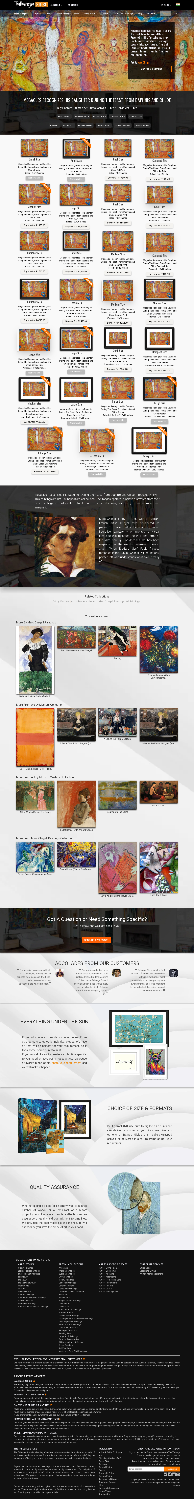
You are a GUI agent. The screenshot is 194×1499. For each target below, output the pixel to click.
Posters (106, 13)
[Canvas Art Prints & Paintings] (51, 1405)
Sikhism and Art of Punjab (71, 1342)
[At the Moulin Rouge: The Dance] (35, 795)
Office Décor (145, 1268)
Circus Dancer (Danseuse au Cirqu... (35, 874)
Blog (140, 13)
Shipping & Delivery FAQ (110, 1458)
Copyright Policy (106, 1473)
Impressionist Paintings (29, 1274)
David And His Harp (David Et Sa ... (117, 896)
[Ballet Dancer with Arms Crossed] (76, 804)
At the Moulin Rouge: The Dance (35, 812)
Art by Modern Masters (84, 601)
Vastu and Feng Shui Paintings (73, 1351)
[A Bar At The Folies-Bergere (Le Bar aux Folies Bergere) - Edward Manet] (76, 724)
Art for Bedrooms (107, 1271)
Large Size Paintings (124, 13)
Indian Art (22, 1280)
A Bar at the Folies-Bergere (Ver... (158, 743)
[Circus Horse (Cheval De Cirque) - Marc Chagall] (76, 854)
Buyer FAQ (104, 1461)
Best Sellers (151, 13)
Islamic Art (23, 1277)
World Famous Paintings (70, 1309)
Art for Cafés (105, 1288)
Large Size (76, 208)
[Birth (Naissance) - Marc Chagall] (76, 637)
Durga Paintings (66, 1345)
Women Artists (66, 1312)
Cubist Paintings (25, 1268)
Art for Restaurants (108, 1282)
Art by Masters (90, 13)
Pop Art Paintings (26, 1294)
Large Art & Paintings (68, 1336)
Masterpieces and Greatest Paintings (76, 1318)
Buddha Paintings (67, 1274)
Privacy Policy (105, 1476)
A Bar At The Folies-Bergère (118, 739)
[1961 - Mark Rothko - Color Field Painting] (35, 737)
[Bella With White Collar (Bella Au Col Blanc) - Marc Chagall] (35, 660)
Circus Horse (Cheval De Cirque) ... (76, 869)
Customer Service (107, 1482)
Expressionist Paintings (29, 1271)
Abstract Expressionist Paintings (33, 1306)
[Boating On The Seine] (117, 795)
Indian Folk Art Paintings (70, 1324)
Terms (102, 1470)
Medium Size (34, 207)
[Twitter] (165, 1475)
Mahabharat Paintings (69, 1315)
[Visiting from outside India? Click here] (84, 1359)
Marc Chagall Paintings (111, 601)
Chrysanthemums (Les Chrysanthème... (159, 676)
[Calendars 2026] (34, 1381)
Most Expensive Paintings (70, 1321)
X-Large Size (45, 453)
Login (52, 4)
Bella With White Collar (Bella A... (35, 696)
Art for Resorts (106, 1285)
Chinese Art (64, 1306)
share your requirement (66, 1063)
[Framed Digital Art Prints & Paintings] (60, 1419)
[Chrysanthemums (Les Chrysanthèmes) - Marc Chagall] (159, 649)
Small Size (34, 159)
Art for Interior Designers (151, 1274)
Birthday (117, 658)
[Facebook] (170, 1475)
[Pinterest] (178, 1475)
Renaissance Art (26, 1300)
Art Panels (63, 1268)
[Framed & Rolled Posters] (46, 1394)
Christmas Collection (68, 1327)
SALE (176, 13)
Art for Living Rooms (109, 1268)
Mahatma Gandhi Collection (71, 1291)
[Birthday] (117, 641)
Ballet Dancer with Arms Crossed (76, 830)
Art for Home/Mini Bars (110, 1280)
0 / (164, 4)
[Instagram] (174, 1475)
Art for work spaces (108, 1291)
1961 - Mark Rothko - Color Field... (35, 769)
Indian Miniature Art (27, 1282)
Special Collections (43, 13)
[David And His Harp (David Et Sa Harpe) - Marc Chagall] (117, 867)
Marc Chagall (143, 62)
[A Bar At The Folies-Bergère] (117, 722)
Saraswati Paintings (68, 1288)
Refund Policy (105, 1467)
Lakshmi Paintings (67, 1285)
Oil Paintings (133, 601)
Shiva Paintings (66, 1277)
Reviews (103, 1464)
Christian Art (64, 1303)
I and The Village (158, 895)
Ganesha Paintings (67, 1282)
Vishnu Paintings (66, 1280)
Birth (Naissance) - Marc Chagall (76, 650)
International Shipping (109, 1479)
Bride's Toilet (158, 805)
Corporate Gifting (148, 1271)
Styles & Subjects (21, 13)
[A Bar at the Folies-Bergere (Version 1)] (159, 724)
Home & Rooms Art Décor (67, 13)
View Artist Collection (151, 69)
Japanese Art (65, 1297)
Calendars (165, 13)
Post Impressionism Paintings (32, 1297)
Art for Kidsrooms (107, 1277)
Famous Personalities (69, 1339)
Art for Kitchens (106, 1274)
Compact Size (159, 160)
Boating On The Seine (117, 812)
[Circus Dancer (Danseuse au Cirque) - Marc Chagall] (35, 857)
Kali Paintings (65, 1348)
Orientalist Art (24, 1291)
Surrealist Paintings (27, 1303)
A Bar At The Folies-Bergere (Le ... (76, 743)
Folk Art (21, 1288)
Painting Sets (65, 1333)
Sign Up (59, 4)
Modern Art (23, 1285)
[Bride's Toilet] (159, 792)
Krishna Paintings (67, 1271)
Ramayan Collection (68, 1330)
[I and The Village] (159, 867)
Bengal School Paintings (70, 1300)
